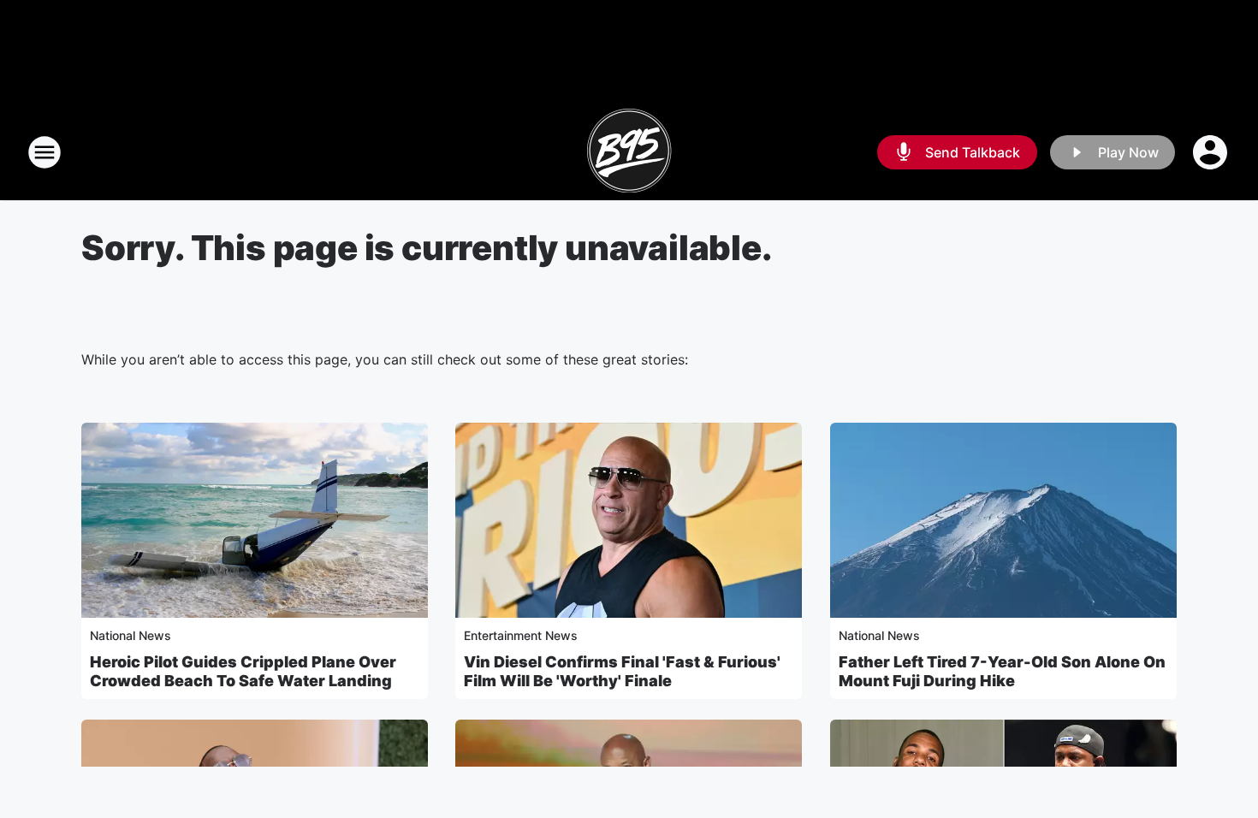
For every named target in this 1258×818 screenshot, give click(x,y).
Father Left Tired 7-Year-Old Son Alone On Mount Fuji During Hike (1002, 671)
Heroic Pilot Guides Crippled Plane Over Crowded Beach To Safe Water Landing (243, 671)
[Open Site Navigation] (44, 152)
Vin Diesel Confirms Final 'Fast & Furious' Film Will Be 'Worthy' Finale (622, 671)
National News (130, 635)
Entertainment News (521, 635)
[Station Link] (629, 152)
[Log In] (1212, 152)
